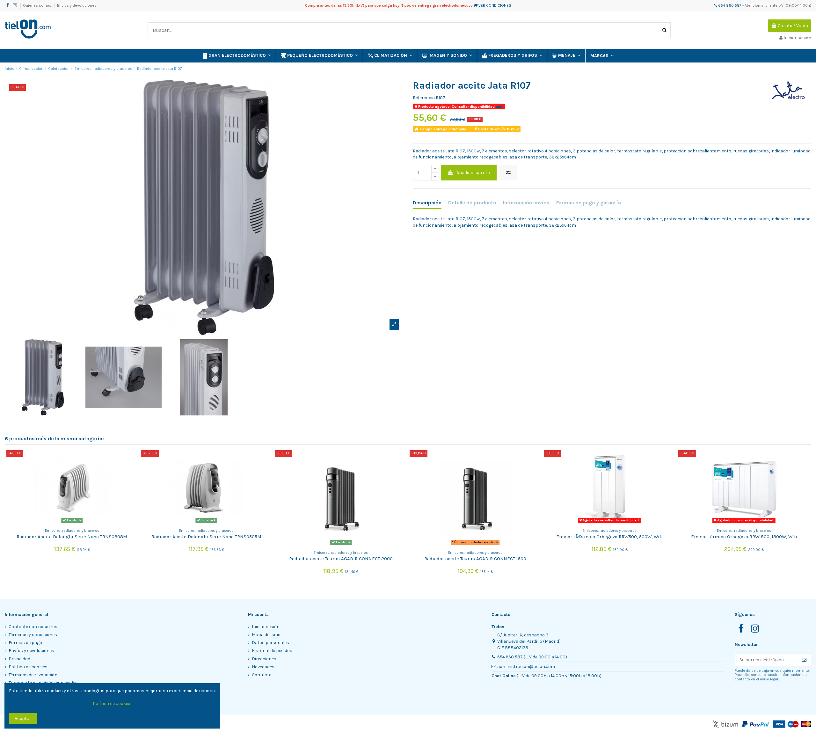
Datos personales (270, 642)
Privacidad (19, 659)
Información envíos (526, 203)
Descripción (427, 203)
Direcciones (264, 659)
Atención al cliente (761, 5)
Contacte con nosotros (33, 626)
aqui (499, 106)
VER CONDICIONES (494, 5)
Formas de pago (25, 642)
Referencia (424, 97)
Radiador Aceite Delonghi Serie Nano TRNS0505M (206, 536)
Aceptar (23, 718)
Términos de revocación (33, 675)
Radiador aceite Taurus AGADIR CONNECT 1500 (475, 558)
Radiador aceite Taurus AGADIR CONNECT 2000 (341, 558)
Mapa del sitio (266, 634)
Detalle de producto (472, 203)
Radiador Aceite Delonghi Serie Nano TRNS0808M (72, 536)
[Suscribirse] (804, 660)
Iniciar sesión (266, 626)
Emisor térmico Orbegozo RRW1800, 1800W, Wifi (744, 536)
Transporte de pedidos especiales (43, 682)
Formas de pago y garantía (588, 203)
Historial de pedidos (272, 650)
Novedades (263, 667)
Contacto (262, 675)
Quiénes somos (37, 5)
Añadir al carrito (473, 172)
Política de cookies (28, 667)
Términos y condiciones (33, 634)
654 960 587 (729, 5)
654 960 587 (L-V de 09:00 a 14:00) (532, 657)
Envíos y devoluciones (77, 5)
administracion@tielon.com (526, 666)
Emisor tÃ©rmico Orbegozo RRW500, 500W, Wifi (609, 536)
